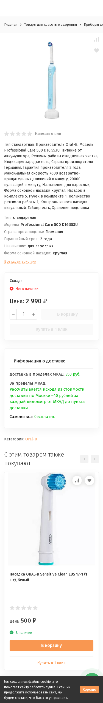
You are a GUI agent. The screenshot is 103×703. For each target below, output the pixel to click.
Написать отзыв (48, 134)
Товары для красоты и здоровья (50, 24)
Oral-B (31, 439)
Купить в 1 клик (51, 329)
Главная (10, 24)
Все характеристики (20, 261)
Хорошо (89, 689)
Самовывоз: (21, 416)
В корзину (67, 314)
